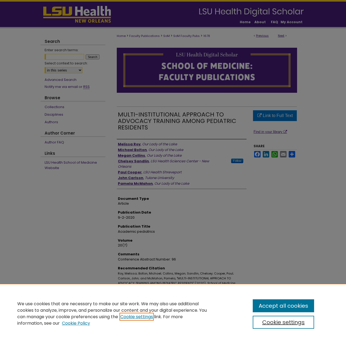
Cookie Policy (76, 323)
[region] (173, 313)
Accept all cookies (283, 306)
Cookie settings (136, 317)
